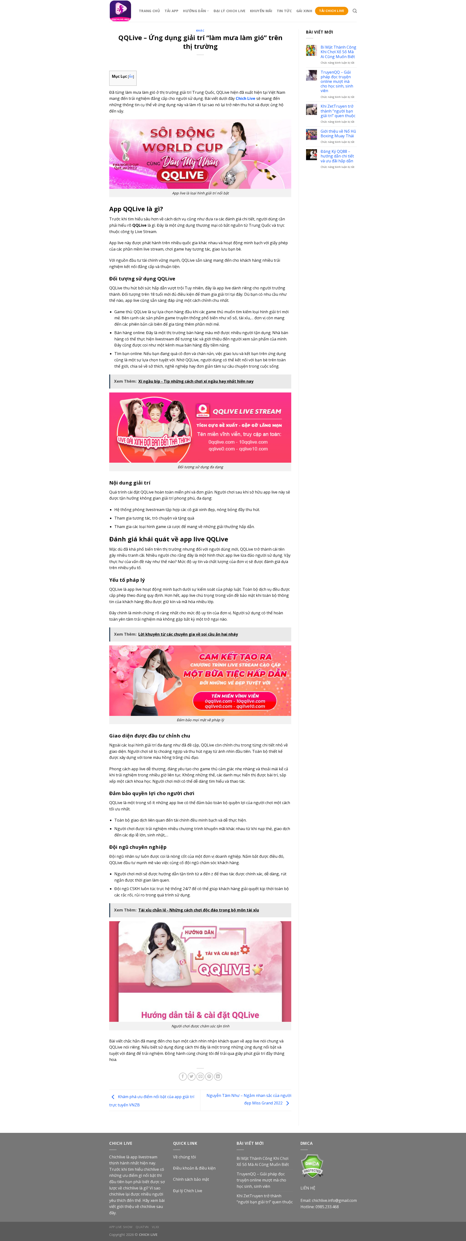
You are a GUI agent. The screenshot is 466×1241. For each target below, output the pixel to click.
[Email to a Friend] (200, 1077)
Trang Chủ (149, 11)
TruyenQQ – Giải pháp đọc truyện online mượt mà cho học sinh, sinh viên (337, 81)
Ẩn (131, 76)
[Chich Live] (120, 11)
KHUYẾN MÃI (261, 11)
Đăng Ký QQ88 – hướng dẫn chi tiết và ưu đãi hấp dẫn (337, 156)
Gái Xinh (304, 11)
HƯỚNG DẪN (194, 11)
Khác (200, 30)
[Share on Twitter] (192, 1077)
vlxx (155, 1227)
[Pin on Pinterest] (209, 1077)
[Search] (355, 11)
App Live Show (121, 1227)
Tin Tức (284, 11)
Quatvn (142, 1227)
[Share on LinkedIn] (218, 1077)
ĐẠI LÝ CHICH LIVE (230, 11)
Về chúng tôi (184, 1157)
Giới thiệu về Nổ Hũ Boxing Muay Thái (338, 133)
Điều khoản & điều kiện (194, 1168)
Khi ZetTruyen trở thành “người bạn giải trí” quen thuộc (338, 111)
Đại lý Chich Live (187, 1190)
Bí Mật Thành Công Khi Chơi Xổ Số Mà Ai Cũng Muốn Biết (338, 52)
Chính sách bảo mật (191, 1179)
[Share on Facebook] (183, 1077)
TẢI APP (172, 11)
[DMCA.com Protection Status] (312, 1166)
